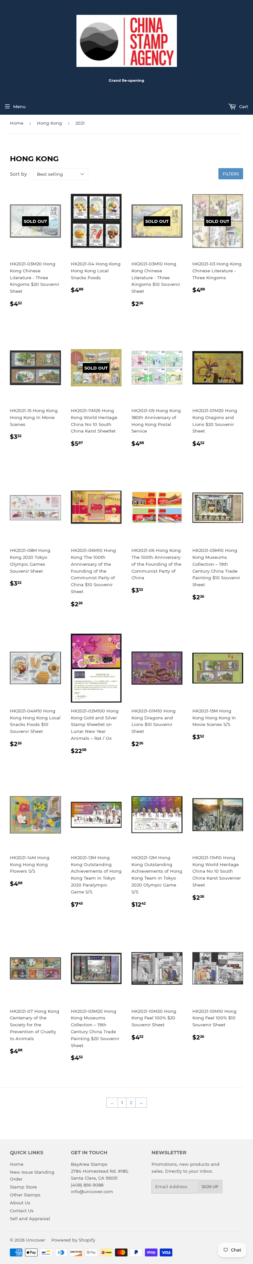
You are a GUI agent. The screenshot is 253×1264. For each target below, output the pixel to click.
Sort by (18, 174)
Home (16, 123)
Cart (243, 106)
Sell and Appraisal (30, 1218)
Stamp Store (23, 1186)
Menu (19, 106)
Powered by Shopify (73, 1240)
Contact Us (22, 1210)
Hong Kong (49, 123)
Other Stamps (25, 1194)
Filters (231, 173)
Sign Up (210, 1186)
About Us (20, 1202)
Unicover (35, 1240)
